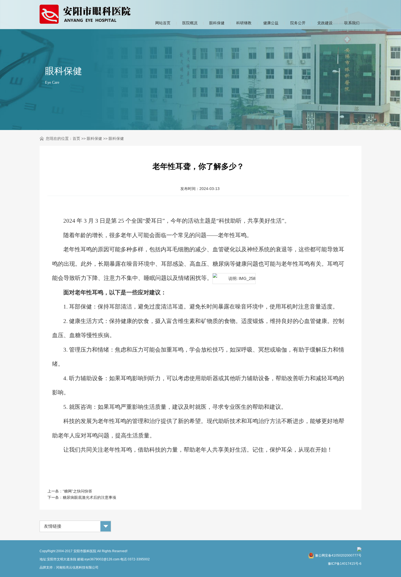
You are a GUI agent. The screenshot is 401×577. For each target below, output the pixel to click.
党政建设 (325, 23)
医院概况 (189, 23)
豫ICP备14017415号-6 (344, 564)
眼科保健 (217, 23)
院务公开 (298, 23)
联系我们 (352, 23)
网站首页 (162, 23)
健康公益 (271, 23)
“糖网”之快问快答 (77, 491)
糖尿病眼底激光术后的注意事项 (89, 497)
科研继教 (244, 23)
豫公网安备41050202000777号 (338, 555)
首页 (76, 138)
